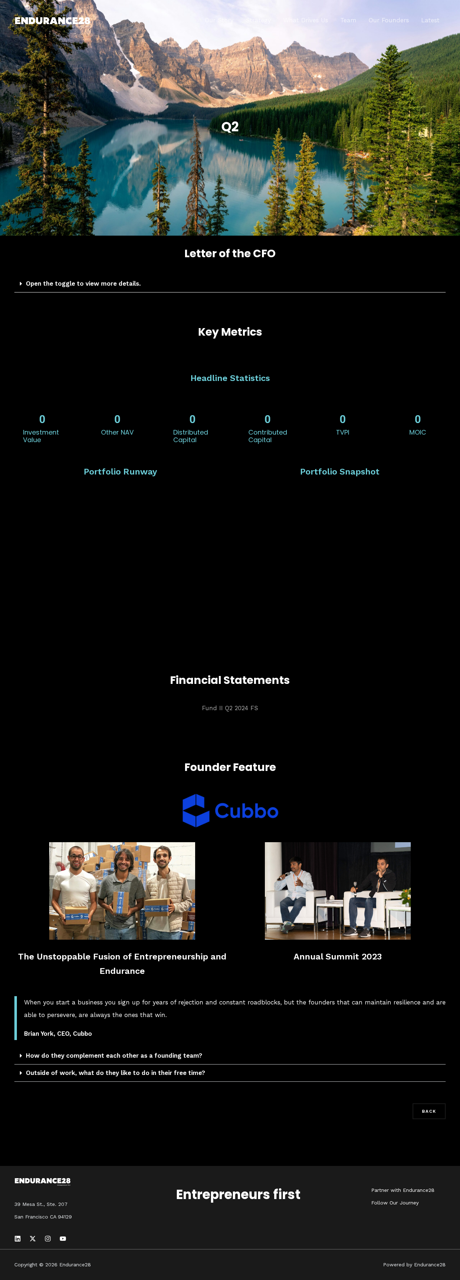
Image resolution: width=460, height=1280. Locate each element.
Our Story (219, 20)
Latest (430, 20)
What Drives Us (305, 20)
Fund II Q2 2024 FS (230, 708)
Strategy (258, 20)
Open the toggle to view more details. (83, 283)
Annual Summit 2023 (338, 957)
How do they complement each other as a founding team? (114, 1055)
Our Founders (389, 20)
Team (348, 20)
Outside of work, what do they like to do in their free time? (115, 1072)
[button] (230, 283)
